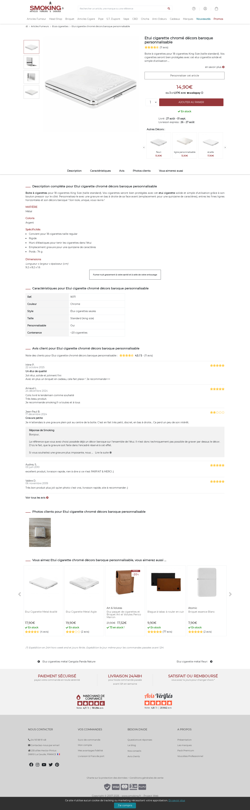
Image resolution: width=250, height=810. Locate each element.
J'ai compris (125, 805)
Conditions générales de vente (146, 777)
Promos (218, 18)
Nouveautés (203, 18)
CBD (135, 18)
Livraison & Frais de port (91, 756)
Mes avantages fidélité (90, 750)
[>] (225, 147)
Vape (126, 18)
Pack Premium (185, 750)
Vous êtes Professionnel (190, 756)
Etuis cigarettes (60, 26)
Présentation (184, 739)
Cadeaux (175, 18)
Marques (188, 18)
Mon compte (85, 745)
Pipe (100, 18)
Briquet (69, 18)
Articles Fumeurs (40, 26)
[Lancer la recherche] (169, 9)
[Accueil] (27, 26)
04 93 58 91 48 (38, 739)
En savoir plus (177, 800)
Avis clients (134, 756)
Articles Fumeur (36, 18)
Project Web (151, 795)
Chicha (145, 18)
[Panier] (216, 9)
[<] (144, 147)
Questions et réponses (140, 739)
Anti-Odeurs (159, 18)
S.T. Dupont (113, 18)
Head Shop (55, 18)
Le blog (132, 745)
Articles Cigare (86, 18)
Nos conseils (134, 750)
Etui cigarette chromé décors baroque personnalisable (101, 26)
